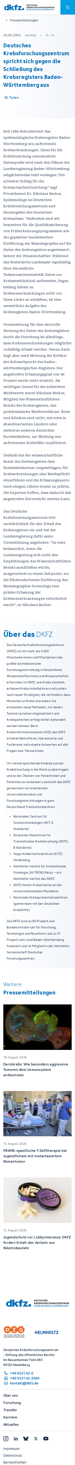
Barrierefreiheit (14, 1462)
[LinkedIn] (15, 1438)
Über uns (10, 1395)
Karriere (10, 1417)
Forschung (12, 1402)
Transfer (10, 1410)
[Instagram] (5, 1438)
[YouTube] (45, 1438)
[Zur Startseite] (29, 7)
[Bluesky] (25, 1438)
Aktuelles (11, 1424)
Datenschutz (12, 1455)
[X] (35, 1438)
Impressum (11, 1448)
